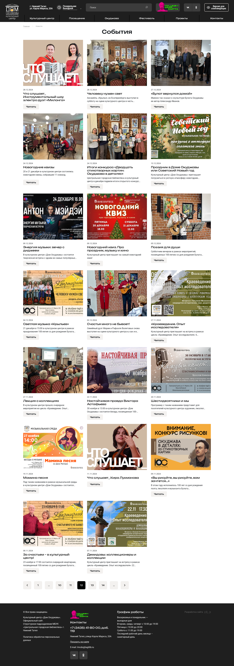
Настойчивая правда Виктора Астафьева (112, 402)
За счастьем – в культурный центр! (46, 556)
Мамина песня (35, 477)
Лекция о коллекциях (41, 401)
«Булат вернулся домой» (171, 93)
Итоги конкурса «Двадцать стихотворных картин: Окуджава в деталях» (110, 170)
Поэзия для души (165, 247)
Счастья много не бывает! (108, 324)
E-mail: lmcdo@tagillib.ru (82, 647)
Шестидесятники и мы (170, 401)
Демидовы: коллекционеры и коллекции (111, 556)
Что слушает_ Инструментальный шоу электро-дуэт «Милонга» (44, 97)
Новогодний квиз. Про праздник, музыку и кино (108, 249)
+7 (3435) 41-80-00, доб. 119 (89, 629)
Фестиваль (147, 18)
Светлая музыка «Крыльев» (46, 324)
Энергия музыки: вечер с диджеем (43, 249)
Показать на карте (79, 642)
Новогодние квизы (38, 167)
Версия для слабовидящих (218, 7)
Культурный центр (42, 18)
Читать (31, 106)
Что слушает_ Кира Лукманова (113, 477)
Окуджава (112, 18)
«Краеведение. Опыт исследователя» (168, 325)
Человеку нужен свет (104, 93)
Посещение (77, 18)
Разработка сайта (194, 612)
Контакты (216, 18)
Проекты (182, 18)
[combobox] (72, 7)
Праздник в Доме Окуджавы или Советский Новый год (175, 169)
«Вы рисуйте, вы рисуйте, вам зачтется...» (175, 479)
